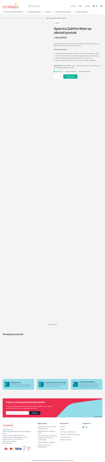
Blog (80, 6)
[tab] (52, 324)
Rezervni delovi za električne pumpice (34, 18)
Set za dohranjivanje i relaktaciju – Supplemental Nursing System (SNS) (47, 438)
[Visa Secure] (24, 449)
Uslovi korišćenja (65, 437)
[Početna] (3, 18)
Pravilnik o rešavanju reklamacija (70, 434)
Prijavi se (35, 413)
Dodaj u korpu (70, 76)
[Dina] (6, 449)
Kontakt (87, 6)
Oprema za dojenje (82, 12)
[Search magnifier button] (29, 6)
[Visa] (18, 449)
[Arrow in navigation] (24, 12)
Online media (69, 460)
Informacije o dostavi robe (68, 432)
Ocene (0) (53, 324)
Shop (7, 18)
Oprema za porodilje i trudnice (14, 12)
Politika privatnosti (65, 440)
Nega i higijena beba (34, 12)
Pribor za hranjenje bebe (63, 12)
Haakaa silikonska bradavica (46, 442)
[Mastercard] (11, 449)
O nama (73, 6)
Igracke (48, 12)
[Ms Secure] (29, 449)
